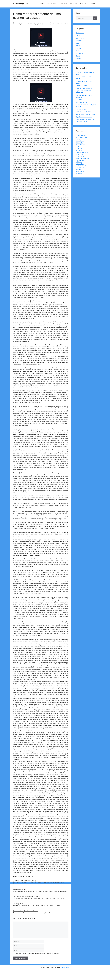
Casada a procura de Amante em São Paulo (26, 896)
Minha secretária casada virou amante (24, 880)
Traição (78, 56)
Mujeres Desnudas (81, 166)
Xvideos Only (80, 164)
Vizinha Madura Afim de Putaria (85, 114)
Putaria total (79, 154)
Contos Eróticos (20, 4)
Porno (77, 146)
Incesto (78, 45)
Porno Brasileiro (80, 145)
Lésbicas (78, 48)
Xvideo (78, 139)
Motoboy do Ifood (81, 85)
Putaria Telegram (81, 135)
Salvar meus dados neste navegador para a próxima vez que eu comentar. (37, 953)
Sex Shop (79, 99)
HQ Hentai (79, 162)
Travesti (78, 58)
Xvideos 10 (79, 143)
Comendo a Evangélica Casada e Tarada (25, 911)
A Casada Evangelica (19, 889)
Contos (42, 3)
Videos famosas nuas (82, 158)
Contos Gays (73, 3)
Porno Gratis (79, 148)
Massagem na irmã (81, 102)
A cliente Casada (81, 109)
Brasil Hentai (80, 171)
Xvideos (78, 169)
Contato (93, 3)
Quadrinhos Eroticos (82, 152)
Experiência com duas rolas (84, 117)
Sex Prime (79, 150)
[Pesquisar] (95, 18)
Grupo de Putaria (51, 3)
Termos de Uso (84, 3)
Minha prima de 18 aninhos (84, 112)
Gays (77, 43)
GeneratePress (65, 967)
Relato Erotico (80, 141)
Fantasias (79, 40)
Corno (78, 35)
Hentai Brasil (80, 160)
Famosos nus (80, 167)
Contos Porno (80, 33)
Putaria (78, 51)
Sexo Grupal (79, 53)
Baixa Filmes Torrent (82, 137)
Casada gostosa (18, 904)
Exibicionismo (80, 38)
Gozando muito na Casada (84, 88)
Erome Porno (80, 156)
